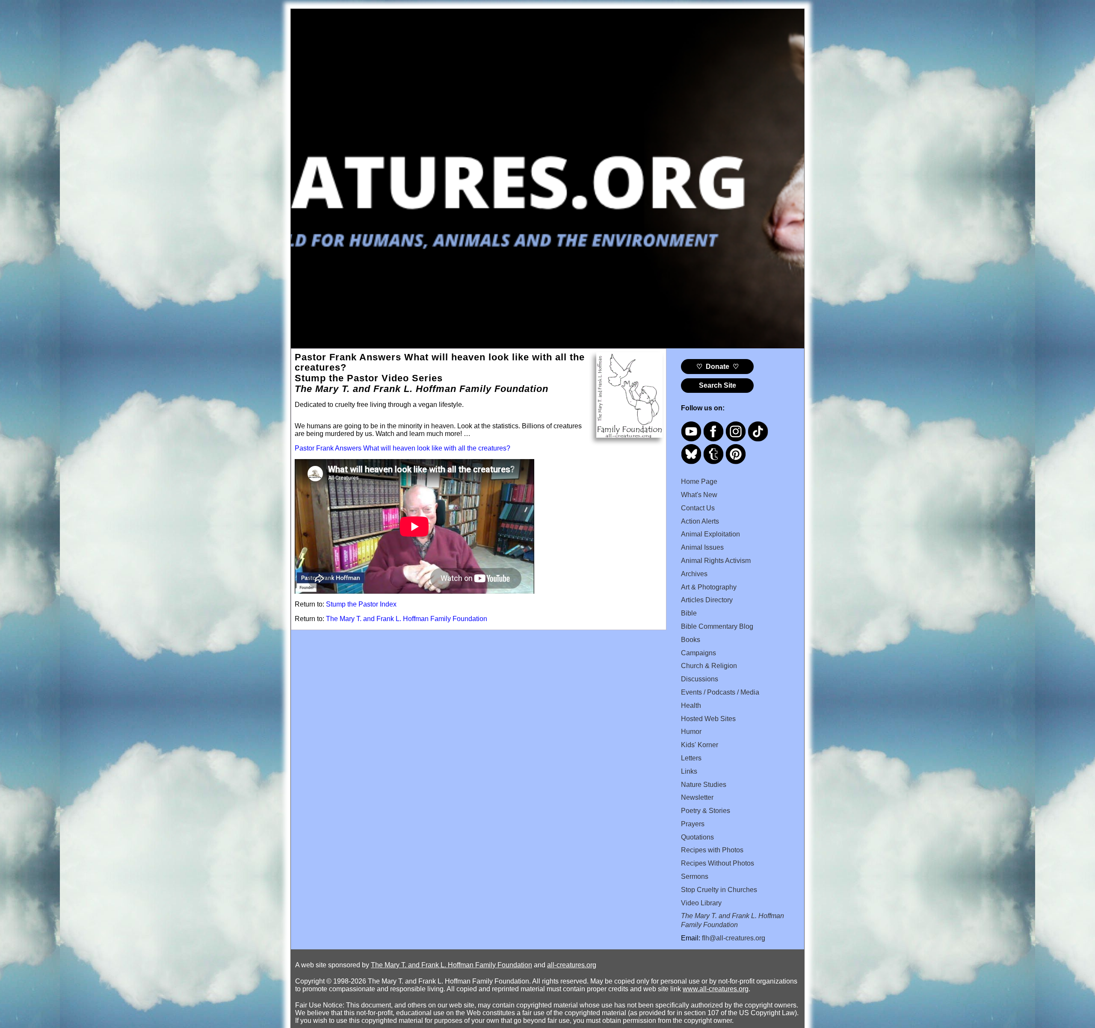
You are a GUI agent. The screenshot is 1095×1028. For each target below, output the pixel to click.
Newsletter (697, 797)
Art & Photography (709, 587)
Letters (691, 758)
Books (690, 639)
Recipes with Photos (712, 850)
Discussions (699, 679)
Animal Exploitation (710, 534)
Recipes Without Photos (717, 863)
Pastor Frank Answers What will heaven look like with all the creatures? (402, 448)
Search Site (717, 385)
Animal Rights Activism (716, 560)
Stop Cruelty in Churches (719, 889)
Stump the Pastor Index (361, 604)
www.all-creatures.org (716, 989)
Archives (694, 573)
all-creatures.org (571, 965)
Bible (689, 613)
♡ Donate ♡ (717, 366)
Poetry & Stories (705, 810)
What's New (699, 494)
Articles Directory (707, 600)
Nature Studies (703, 784)
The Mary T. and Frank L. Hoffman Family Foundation (406, 618)
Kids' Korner (699, 744)
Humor (691, 731)
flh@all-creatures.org (733, 938)
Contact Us (698, 508)
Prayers (692, 824)
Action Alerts (700, 521)
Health (691, 705)
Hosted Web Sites (708, 718)
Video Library (701, 903)
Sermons (694, 876)
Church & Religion (709, 665)
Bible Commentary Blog (717, 626)
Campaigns (698, 653)
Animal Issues (702, 547)
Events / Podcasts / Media (720, 692)
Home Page (699, 481)
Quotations (697, 837)
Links (689, 771)
